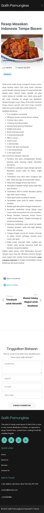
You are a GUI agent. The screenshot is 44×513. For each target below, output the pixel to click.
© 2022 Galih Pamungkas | (12, 509)
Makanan (7, 74)
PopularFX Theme (31, 509)
